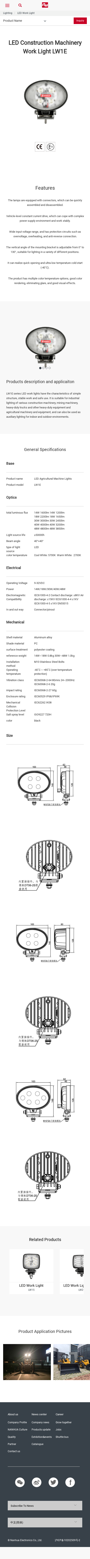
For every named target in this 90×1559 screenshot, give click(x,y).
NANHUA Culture (17, 1429)
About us (13, 1414)
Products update (41, 1429)
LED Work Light (26, 13)
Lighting (7, 13)
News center (39, 1414)
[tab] (24, 20)
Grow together (64, 1422)
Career (59, 1414)
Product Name (12, 20)
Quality (12, 1437)
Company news (40, 1422)
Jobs (58, 1429)
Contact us (14, 1451)
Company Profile (17, 1422)
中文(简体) (16, 1522)
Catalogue (37, 1444)
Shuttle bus (62, 1437)
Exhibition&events (42, 1437)
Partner (12, 1444)
